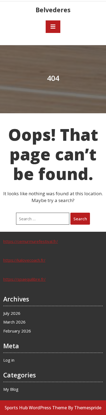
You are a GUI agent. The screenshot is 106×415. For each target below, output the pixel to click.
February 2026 (17, 331)
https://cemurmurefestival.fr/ (30, 241)
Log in (8, 360)
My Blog (10, 389)
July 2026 (11, 313)
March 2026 (14, 322)
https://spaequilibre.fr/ (24, 279)
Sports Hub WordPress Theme (36, 408)
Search (80, 218)
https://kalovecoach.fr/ (24, 260)
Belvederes (53, 9)
